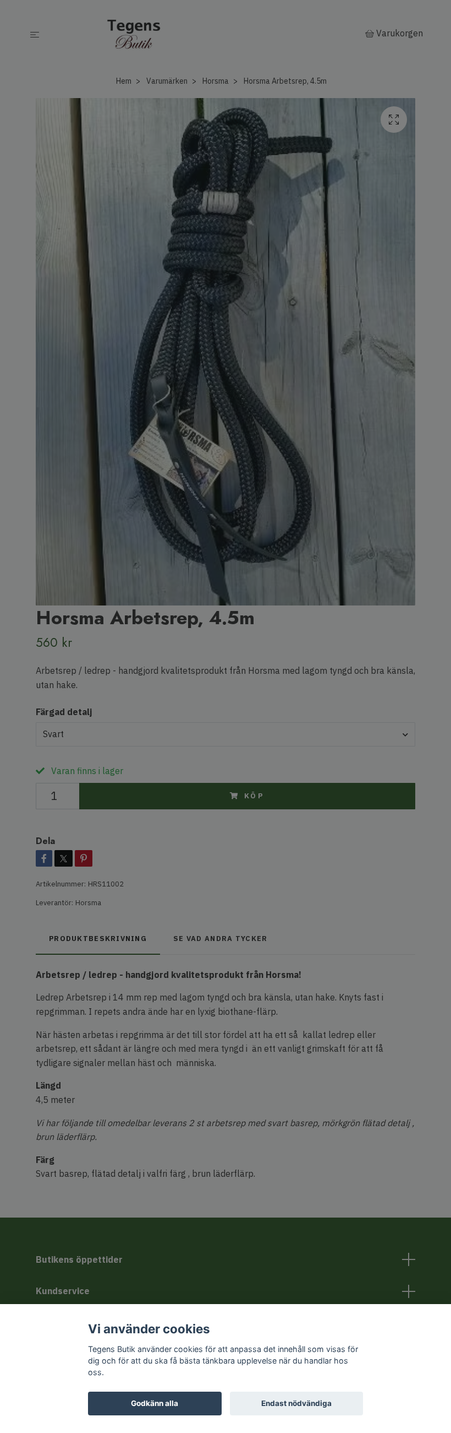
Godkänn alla (154, 1403)
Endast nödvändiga (296, 1403)
